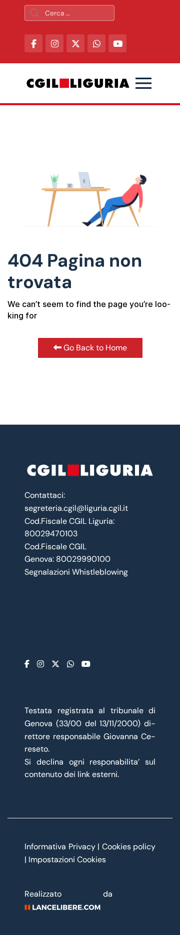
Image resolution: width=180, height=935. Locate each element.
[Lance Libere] (66, 907)
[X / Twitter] (75, 43)
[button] (144, 83)
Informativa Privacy (61, 846)
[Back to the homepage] (78, 83)
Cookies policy (129, 846)
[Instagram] (40, 664)
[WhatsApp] (97, 43)
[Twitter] (56, 664)
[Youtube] (86, 664)
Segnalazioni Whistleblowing (76, 572)
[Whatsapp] (70, 664)
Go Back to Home (94, 347)
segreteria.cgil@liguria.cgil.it (76, 508)
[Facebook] (27, 664)
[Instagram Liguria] (55, 43)
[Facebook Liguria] (33, 43)
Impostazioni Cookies (67, 859)
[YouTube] (117, 43)
